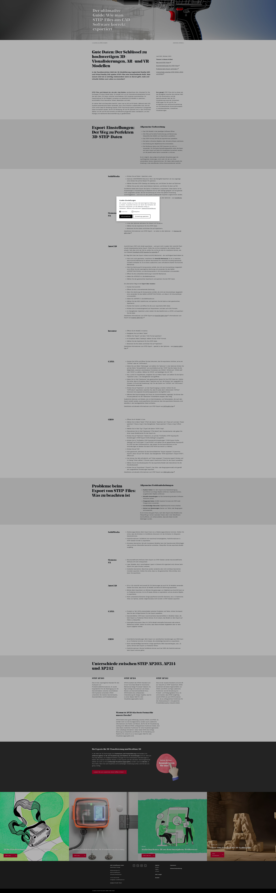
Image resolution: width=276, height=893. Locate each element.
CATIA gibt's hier (168, 406)
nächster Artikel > (178, 42)
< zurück (99, 42)
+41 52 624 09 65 (114, 877)
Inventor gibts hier (137, 317)
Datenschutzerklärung (176, 868)
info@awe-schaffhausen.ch (117, 879)
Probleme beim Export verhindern (166, 69)
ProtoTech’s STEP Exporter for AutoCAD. (145, 252)
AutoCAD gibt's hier (161, 315)
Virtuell (157, 871)
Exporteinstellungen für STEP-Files (167, 65)
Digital (156, 869)
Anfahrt (112, 883)
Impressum (173, 865)
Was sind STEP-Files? (163, 62)
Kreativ (157, 867)
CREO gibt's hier (168, 472)
